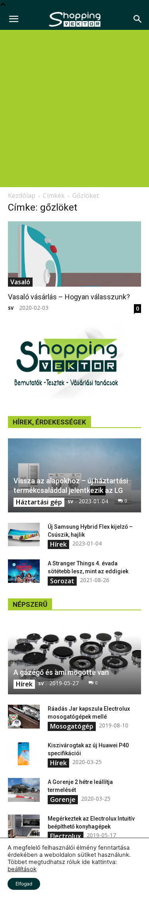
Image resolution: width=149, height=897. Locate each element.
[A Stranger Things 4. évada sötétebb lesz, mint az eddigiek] (24, 571)
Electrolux (65, 836)
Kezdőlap (21, 195)
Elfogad (23, 884)
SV (11, 308)
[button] (13, 19)
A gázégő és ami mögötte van (61, 672)
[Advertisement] (74, 108)
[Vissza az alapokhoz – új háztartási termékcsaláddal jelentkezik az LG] (74, 475)
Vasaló (20, 282)
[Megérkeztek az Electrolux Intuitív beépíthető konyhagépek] (24, 826)
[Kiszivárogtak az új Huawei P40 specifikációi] (24, 753)
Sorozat (62, 581)
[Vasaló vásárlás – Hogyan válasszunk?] (74, 254)
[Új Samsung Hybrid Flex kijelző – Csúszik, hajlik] (24, 535)
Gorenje (62, 799)
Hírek (58, 544)
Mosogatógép (71, 726)
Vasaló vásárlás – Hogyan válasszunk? (69, 297)
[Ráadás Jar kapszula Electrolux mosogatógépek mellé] (24, 717)
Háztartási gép (39, 502)
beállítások (22, 869)
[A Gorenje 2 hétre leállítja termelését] (24, 790)
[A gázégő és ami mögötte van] (74, 657)
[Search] (138, 19)
